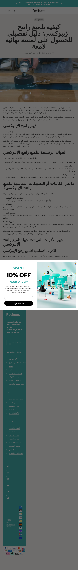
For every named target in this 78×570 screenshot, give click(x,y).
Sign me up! (19, 303)
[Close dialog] (75, 263)
